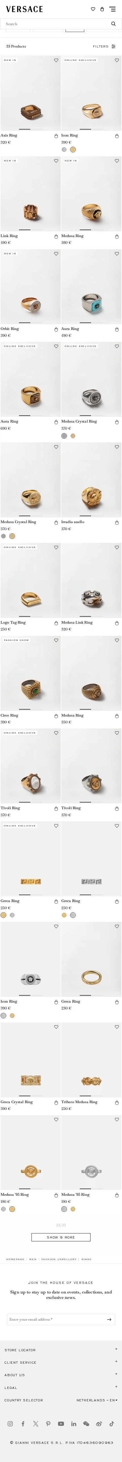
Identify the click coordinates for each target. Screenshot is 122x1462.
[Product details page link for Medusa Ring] (91, 193)
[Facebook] (23, 1423)
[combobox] (61, 23)
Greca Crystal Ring (17, 1101)
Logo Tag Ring (13, 622)
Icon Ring (69, 135)
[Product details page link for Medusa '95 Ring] (31, 1152)
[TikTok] (111, 1423)
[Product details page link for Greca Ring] (31, 858)
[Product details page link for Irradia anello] (91, 479)
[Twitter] (35, 1423)
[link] (15, 1259)
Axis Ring (9, 135)
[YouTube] (61, 1423)
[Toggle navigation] (112, 9)
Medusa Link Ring (76, 622)
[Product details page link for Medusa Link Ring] (91, 580)
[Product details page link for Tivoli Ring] (31, 766)
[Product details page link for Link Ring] (31, 193)
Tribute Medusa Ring (79, 1101)
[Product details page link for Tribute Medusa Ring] (91, 1059)
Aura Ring (70, 328)
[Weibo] (99, 1423)
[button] (102, 9)
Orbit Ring (10, 328)
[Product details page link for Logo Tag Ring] (31, 580)
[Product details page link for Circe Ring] (31, 673)
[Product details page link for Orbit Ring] (31, 286)
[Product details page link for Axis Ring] (31, 93)
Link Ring (9, 235)
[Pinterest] (48, 1423)
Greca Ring (10, 900)
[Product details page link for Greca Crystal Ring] (31, 1059)
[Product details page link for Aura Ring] (91, 286)
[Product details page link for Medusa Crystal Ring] (91, 379)
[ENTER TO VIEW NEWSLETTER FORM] (110, 1319)
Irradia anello (72, 521)
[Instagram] (10, 1423)
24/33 (61, 1225)
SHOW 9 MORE (61, 1237)
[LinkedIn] (73, 1423)
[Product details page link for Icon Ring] (91, 93)
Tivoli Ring (10, 807)
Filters (101, 46)
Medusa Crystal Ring (79, 421)
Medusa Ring (72, 235)
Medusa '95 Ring (15, 1194)
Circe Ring (9, 715)
